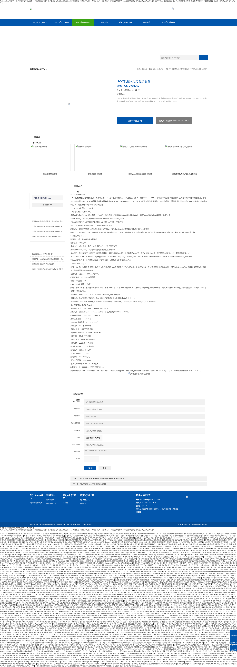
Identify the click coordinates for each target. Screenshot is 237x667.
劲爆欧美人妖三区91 (144, 651)
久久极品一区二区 (45, 565)
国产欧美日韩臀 (90, 573)
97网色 (56, 620)
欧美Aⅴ (99, 594)
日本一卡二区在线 (212, 567)
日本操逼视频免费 (172, 567)
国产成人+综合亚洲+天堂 (110, 605)
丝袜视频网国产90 (83, 582)
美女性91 (182, 550)
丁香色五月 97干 (206, 546)
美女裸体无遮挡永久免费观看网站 (41, 559)
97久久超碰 (223, 628)
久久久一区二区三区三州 (80, 638)
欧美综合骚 (70, 615)
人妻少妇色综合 (43, 561)
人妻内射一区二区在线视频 (118, 645)
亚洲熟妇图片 (19, 586)
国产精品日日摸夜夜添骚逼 (179, 599)
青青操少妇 (168, 630)
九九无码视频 (145, 657)
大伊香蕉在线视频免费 (147, 601)
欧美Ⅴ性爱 (101, 662)
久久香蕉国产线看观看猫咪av (160, 620)
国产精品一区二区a (45, 641)
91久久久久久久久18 (35, 546)
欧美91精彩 (72, 624)
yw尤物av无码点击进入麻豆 (202, 534)
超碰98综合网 (4, 611)
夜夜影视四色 (45, 638)
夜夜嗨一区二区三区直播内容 (133, 628)
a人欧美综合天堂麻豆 (213, 561)
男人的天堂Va (129, 638)
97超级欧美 (12, 578)
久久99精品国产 (227, 534)
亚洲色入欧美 (22, 567)
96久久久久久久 (106, 628)
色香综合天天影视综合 (178, 571)
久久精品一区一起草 (223, 655)
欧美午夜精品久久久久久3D (159, 559)
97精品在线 (149, 603)
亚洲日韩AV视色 (224, 630)
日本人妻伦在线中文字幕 (176, 536)
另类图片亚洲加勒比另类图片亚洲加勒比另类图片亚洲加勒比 (116, 603)
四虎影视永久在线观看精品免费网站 (222, 594)
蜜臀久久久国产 (125, 626)
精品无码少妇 (92, 534)
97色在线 (124, 552)
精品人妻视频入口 (81, 620)
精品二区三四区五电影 (116, 536)
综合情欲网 (185, 594)
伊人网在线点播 (176, 594)
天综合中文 (187, 647)
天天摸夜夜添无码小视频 (112, 573)
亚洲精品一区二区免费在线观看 (59, 603)
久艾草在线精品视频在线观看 (31, 632)
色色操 (217, 653)
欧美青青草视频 (133, 569)
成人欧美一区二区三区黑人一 (188, 609)
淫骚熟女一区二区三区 (75, 552)
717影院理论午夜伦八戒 (97, 657)
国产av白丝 (187, 620)
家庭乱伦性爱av (45, 662)
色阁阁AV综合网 (72, 540)
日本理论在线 (48, 538)
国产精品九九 (195, 538)
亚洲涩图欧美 (166, 569)
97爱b (10, 620)
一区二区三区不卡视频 (175, 563)
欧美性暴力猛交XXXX (150, 655)
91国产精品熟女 (132, 592)
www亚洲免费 (178, 586)
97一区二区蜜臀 (112, 578)
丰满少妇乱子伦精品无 (87, 613)
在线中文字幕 (67, 659)
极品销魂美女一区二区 (60, 647)
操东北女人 (6, 641)
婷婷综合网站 (108, 534)
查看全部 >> (47, 205)
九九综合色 (223, 536)
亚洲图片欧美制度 (30, 626)
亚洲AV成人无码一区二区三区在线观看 (47, 590)
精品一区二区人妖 (61, 613)
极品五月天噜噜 (141, 565)
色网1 (188, 550)
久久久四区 (63, 552)
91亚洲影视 (180, 662)
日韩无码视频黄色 (99, 632)
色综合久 (94, 626)
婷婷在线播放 (188, 659)
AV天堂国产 (7, 645)
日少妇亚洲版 (168, 586)
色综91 (163, 638)
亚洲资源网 (26, 613)
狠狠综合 (51, 594)
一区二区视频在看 (40, 628)
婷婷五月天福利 (15, 611)
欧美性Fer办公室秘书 (42, 630)
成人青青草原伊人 (23, 582)
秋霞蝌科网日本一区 (221, 544)
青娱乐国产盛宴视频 (161, 536)
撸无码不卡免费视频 (178, 576)
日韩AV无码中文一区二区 (93, 576)
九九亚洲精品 (36, 584)
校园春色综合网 (15, 555)
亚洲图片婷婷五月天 (121, 580)
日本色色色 (88, 632)
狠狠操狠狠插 (213, 590)
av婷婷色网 (172, 559)
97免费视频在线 (147, 550)
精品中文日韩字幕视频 (165, 659)
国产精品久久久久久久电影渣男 (96, 653)
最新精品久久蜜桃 (192, 555)
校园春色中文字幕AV (124, 643)
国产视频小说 (106, 588)
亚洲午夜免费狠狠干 (197, 544)
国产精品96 (55, 622)
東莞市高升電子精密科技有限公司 (41, 524)
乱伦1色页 (86, 594)
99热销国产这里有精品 (142, 638)
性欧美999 (64, 590)
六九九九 (61, 588)
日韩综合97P (99, 546)
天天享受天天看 (165, 597)
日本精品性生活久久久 (222, 559)
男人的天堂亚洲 (182, 546)
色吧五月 (138, 666)
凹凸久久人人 (139, 645)
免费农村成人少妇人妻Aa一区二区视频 (13, 569)
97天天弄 (110, 538)
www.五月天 (99, 643)
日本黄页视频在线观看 (20, 546)
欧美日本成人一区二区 (33, 615)
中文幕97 (199, 588)
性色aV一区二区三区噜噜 (82, 586)
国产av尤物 (141, 603)
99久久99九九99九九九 (95, 569)
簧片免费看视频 (35, 599)
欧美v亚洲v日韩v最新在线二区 (83, 618)
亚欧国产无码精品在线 (64, 618)
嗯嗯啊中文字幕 (190, 624)
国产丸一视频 (161, 651)
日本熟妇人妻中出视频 (84, 548)
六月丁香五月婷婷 (215, 641)
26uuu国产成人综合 (172, 550)
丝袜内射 (206, 601)
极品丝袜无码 (131, 546)
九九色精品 (88, 536)
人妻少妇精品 (145, 634)
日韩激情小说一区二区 (164, 542)
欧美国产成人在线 (51, 542)
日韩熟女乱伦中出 (28, 624)
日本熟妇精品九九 (171, 624)
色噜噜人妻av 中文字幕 (92, 647)
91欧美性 (40, 571)
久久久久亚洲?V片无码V (189, 569)
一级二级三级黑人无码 (13, 573)
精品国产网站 (185, 542)
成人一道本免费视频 (174, 643)
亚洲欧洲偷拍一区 (48, 611)
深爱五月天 (132, 559)
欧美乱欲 (91, 544)
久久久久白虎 (95, 542)
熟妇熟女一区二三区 (75, 590)
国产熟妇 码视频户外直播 (85, 634)
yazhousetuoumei (83, 657)
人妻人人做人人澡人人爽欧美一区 (152, 586)
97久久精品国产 (24, 597)
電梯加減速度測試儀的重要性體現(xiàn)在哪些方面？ (48, 221)
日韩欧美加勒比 (18, 559)
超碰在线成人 (62, 624)
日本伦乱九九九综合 (31, 641)
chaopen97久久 (111, 563)
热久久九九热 (182, 567)
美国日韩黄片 (22, 634)
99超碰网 (61, 628)
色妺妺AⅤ (38, 588)
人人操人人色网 (146, 653)
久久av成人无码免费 (52, 552)
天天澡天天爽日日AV (111, 546)
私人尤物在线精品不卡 (138, 659)
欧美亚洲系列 (51, 649)
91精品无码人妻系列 (223, 601)
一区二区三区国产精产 (52, 634)
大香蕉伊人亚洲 (39, 542)
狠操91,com (138, 647)
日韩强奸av (151, 555)
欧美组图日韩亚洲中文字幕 (61, 641)
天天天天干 (23, 563)
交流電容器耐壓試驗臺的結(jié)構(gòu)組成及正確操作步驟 (48, 231)
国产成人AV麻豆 (132, 542)
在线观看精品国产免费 (74, 594)
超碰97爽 (82, 655)
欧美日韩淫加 (102, 659)
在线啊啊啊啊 (141, 534)
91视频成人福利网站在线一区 (48, 563)
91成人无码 (23, 534)
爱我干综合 (98, 584)
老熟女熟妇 (12, 607)
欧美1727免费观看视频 (130, 622)
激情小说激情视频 (134, 573)
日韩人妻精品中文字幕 (219, 573)
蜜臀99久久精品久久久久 (182, 645)
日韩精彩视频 (30, 588)
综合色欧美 (20, 605)
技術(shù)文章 (125, 22)
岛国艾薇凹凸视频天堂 (82, 563)
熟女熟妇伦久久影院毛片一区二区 (132, 609)
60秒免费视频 (32, 659)
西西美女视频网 (196, 559)
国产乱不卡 (208, 620)
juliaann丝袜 (77, 659)
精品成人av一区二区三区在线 (209, 599)
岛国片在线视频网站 (72, 561)
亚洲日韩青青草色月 (23, 557)
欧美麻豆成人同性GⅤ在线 (60, 626)
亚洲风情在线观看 (196, 542)
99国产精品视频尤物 (176, 582)
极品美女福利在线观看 (147, 584)
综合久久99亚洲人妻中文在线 (129, 605)
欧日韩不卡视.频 (159, 624)
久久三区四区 (129, 576)
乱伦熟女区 (3, 576)
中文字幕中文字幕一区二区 (177, 641)
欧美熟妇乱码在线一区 (94, 636)
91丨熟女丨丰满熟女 (120, 655)
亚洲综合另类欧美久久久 (141, 578)
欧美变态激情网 (182, 664)
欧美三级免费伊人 (114, 552)
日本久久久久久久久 (102, 645)
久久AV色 (206, 594)
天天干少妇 (197, 565)
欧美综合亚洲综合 (108, 580)
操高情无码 (150, 613)
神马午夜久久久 (98, 548)
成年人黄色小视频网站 (58, 609)
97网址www (108, 569)
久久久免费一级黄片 (150, 609)
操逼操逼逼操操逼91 (113, 664)
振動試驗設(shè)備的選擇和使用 (42, 254)
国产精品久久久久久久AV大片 (35, 636)
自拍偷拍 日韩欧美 (68, 555)
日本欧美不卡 (158, 576)
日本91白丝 (176, 542)
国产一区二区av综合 (106, 559)
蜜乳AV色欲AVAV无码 (195, 601)
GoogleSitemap (86, 524)
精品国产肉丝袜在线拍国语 (197, 567)
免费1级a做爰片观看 (224, 620)
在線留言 (147, 22)
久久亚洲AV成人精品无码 (10, 563)
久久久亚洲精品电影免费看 (130, 597)
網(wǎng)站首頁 (40, 22)
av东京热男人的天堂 (82, 580)
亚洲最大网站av (157, 571)
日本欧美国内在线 (177, 620)
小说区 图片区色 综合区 (58, 666)
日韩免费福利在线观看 (132, 536)
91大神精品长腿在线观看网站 (79, 538)
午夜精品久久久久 (194, 597)
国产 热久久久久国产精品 (220, 584)
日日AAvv (182, 557)
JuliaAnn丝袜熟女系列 (134, 655)
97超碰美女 (160, 555)
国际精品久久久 (9, 647)
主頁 (150, 69)
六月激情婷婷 (221, 548)
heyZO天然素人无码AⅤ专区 (99, 582)
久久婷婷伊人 (56, 584)
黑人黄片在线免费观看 (143, 607)
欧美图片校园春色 (78, 573)
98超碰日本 (98, 634)
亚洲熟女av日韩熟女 (144, 592)
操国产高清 (166, 571)
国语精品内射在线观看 (120, 599)
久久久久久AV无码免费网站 (9, 534)
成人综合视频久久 (114, 565)
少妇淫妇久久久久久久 (49, 588)
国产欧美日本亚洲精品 (107, 615)
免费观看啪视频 (17, 651)
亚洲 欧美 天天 (42, 555)
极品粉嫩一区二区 (108, 634)
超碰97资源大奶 (65, 576)
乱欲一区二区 (202, 651)
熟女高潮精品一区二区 (30, 651)
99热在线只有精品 (194, 546)
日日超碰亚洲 (157, 557)
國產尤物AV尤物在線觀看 (209, 605)
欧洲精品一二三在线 (153, 590)
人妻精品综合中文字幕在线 (155, 546)
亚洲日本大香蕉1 (72, 655)
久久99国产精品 (129, 615)
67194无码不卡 (70, 580)
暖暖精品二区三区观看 (35, 538)
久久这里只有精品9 (158, 636)
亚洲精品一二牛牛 (149, 548)
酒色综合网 (203, 611)
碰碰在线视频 (144, 580)
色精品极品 (102, 571)
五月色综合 (62, 597)
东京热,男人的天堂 (70, 548)
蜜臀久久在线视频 (198, 620)
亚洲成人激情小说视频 (11, 544)
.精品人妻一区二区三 (180, 601)
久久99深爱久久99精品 (145, 618)
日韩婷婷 (38, 550)
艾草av (110, 655)
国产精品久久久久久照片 (66, 563)
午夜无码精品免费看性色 (133, 632)
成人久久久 (130, 544)
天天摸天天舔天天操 (184, 655)
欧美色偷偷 (226, 659)
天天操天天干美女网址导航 (32, 620)
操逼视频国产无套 (171, 622)
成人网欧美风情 (89, 578)
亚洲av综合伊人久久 (189, 588)
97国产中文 (189, 536)
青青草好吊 (173, 580)
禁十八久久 (142, 588)
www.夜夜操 (11, 653)
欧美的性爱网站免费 (34, 567)
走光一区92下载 (199, 576)
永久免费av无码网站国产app (27, 609)
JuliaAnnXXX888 (5, 651)
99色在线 (16, 571)
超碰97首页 (140, 662)
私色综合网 (108, 590)
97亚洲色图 (57, 559)
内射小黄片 (218, 622)
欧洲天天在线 (55, 662)
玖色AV (162, 567)
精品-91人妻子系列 (202, 641)
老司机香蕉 (63, 601)
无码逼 (153, 651)
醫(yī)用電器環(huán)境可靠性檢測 (177, 69)
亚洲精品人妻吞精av (134, 550)
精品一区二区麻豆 (229, 576)
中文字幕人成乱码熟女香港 (62, 605)
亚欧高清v (15, 645)
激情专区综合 (108, 607)
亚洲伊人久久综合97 (199, 638)
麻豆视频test (192, 607)
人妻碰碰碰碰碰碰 (49, 571)
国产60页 (21, 550)
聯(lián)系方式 (84, 500)
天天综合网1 (122, 592)
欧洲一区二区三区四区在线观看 (185, 636)
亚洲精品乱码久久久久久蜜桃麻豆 (143, 643)
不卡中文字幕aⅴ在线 (86, 565)
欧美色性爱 (136, 563)
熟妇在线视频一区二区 (44, 664)
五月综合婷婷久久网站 (225, 569)
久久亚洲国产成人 (137, 626)
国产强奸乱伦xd (193, 599)
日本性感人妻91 (170, 546)
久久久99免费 (92, 662)
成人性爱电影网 (134, 580)
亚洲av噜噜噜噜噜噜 (218, 588)
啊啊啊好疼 (106, 584)
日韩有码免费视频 (36, 557)
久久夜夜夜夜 (204, 590)
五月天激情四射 (51, 618)
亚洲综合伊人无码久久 (81, 599)
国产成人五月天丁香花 (162, 594)
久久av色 (30, 590)
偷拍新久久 (172, 578)
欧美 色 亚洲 (223, 540)
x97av (50, 624)
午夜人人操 (228, 597)
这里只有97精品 (213, 563)
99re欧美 (24, 659)
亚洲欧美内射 (159, 628)
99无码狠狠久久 (219, 557)
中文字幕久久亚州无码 (100, 550)
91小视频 (226, 607)
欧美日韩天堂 (122, 582)
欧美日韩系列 (209, 622)
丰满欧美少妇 (198, 536)
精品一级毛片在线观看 (131, 601)
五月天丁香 (223, 599)
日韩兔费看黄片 (109, 548)
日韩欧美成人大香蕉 (46, 655)
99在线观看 (130, 647)
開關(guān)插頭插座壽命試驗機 (140, 174)
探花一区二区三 (94, 552)
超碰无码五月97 (29, 536)
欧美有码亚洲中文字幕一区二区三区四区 (38, 653)
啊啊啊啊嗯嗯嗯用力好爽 (21, 664)
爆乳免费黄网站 (149, 626)
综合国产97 (75, 605)
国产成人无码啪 (207, 550)
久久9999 (203, 597)
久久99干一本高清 (6, 592)
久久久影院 (189, 653)
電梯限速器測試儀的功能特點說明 (43, 264)
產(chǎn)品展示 (83, 22)
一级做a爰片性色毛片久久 (153, 649)
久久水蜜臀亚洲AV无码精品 (17, 548)
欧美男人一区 (77, 592)
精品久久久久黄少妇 (110, 643)
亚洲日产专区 (60, 546)
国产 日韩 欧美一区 (197, 628)
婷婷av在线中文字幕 (109, 576)
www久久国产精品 (205, 586)
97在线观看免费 (45, 622)
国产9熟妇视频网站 (61, 645)
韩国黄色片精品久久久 (87, 603)
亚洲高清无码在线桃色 (122, 659)
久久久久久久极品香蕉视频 (153, 645)
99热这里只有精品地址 (85, 557)
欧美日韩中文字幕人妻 (33, 569)
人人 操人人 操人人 (115, 620)
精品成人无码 (224, 563)
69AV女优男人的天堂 (125, 578)
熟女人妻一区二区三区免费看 (11, 565)
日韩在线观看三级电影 (78, 559)
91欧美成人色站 (27, 542)
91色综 (62, 578)
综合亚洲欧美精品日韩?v (107, 641)
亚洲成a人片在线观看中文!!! (92, 588)
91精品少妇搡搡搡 (208, 653)
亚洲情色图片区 (171, 664)
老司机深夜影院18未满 (211, 536)
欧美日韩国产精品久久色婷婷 (193, 548)
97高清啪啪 (61, 615)
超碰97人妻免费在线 (63, 632)
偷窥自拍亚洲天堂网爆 (54, 659)
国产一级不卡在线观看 (190, 563)
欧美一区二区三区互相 (158, 657)
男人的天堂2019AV (41, 624)
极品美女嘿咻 (164, 582)
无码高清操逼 (107, 594)
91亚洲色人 (14, 588)
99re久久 (124, 573)
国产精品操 (119, 615)
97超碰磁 (158, 569)
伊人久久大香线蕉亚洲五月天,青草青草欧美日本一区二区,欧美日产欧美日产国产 (201, 657)
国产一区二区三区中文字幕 (225, 611)
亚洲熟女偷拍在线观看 (136, 630)
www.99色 (178, 590)
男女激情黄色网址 (56, 534)
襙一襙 (55, 624)
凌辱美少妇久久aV (176, 615)
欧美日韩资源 (181, 638)
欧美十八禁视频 (194, 634)
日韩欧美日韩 (232, 590)
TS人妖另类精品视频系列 (30, 603)
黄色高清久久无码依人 (191, 586)
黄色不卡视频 (81, 636)
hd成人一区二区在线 (92, 624)
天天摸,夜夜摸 (32, 563)
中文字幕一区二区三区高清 (125, 586)
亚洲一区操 (86, 649)
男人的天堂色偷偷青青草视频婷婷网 (34, 649)
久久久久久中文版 (138, 649)
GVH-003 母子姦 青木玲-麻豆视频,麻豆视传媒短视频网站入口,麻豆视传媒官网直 (126, 624)
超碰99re (97, 630)
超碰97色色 (72, 582)
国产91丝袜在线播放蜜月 (158, 563)
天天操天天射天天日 (129, 620)
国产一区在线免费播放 (63, 571)
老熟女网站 (155, 567)
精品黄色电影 (19, 653)
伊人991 (36, 622)
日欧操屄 (181, 624)
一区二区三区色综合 (223, 618)
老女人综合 (174, 557)
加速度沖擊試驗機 (50, 174)
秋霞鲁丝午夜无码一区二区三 (44, 645)
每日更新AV (83, 622)
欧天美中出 (3, 578)
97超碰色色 (189, 557)
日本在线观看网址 (226, 653)
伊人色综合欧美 (77, 611)
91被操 (113, 584)
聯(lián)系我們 (168, 22)
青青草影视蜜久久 (146, 573)
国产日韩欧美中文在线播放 (115, 618)
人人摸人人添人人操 (143, 620)
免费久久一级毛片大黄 (162, 613)
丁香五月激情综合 (216, 645)
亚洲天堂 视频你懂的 (181, 634)
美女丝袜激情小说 (47, 605)
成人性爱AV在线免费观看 (24, 607)
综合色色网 (30, 592)
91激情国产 (189, 576)
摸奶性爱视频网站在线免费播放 (198, 580)
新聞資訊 (104, 22)
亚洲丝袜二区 (225, 636)
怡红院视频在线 (12, 550)
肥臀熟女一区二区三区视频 (143, 557)
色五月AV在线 (17, 620)
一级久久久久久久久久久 (13, 649)
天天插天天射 (45, 567)
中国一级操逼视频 (32, 601)
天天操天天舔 (139, 544)
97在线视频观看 (146, 567)
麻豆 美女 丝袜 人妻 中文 (156, 622)
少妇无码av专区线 (60, 655)
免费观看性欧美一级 (144, 636)
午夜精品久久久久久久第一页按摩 (124, 607)
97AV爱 (86, 552)
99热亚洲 (18, 632)
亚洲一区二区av (134, 584)
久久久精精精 (209, 544)
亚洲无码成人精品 (92, 559)
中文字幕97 (221, 632)
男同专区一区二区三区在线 (25, 643)
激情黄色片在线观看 (169, 662)
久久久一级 (184, 611)
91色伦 (160, 561)
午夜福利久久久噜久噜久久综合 (62, 599)
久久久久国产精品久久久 (98, 538)
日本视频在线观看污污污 (139, 555)
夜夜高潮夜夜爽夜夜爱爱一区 (226, 538)
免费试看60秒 (141, 546)
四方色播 (87, 626)
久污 (189, 664)
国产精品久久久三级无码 (99, 586)
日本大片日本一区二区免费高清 (85, 597)
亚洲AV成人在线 (66, 662)
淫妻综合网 (99, 573)
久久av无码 (68, 588)
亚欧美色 (83, 605)
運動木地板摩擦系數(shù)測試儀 (184, 174)
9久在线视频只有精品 (131, 588)
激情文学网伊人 (135, 653)
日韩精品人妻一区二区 (58, 567)
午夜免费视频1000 (89, 611)
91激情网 (22, 588)
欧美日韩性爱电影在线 (159, 592)
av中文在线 (70, 567)
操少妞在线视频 (14, 630)
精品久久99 (199, 643)
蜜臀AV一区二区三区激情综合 (39, 597)
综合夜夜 (233, 567)
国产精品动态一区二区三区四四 (175, 555)
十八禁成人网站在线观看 (43, 536)
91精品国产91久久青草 (198, 552)
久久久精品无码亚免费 (27, 630)
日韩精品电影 (210, 576)
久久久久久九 (21, 601)
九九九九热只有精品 (183, 578)
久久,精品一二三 (13, 618)
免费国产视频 (159, 630)
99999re (113, 638)
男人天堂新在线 (182, 580)
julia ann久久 (29, 550)
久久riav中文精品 (100, 544)
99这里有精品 (212, 569)
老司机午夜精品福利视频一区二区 (157, 615)
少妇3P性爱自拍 (150, 611)
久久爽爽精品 (85, 542)
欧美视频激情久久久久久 (157, 664)
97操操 (225, 622)
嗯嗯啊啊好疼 (175, 611)
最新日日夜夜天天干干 (120, 569)
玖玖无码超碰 (168, 544)
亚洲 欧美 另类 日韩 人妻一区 (116, 544)
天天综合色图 (208, 557)
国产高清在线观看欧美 (80, 662)
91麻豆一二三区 (59, 651)
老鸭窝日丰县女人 (217, 634)
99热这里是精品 (79, 615)
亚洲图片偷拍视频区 (54, 555)
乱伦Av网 (119, 653)
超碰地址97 (125, 613)
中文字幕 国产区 (149, 628)
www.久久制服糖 (133, 582)
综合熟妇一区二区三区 (204, 584)
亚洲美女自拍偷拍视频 (195, 649)
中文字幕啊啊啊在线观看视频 (110, 555)
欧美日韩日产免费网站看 (12, 659)
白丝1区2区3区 (179, 659)
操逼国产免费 (210, 626)
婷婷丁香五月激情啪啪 (56, 548)
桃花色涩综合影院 (61, 594)
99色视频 (178, 588)
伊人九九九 (61, 561)
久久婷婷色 (225, 582)
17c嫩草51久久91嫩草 (92, 609)
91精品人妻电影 (56, 573)
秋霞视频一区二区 (117, 588)
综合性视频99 (195, 605)
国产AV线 (154, 634)
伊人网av (14, 609)
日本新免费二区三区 (147, 536)
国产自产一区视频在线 (65, 544)
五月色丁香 (80, 609)
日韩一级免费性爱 (143, 559)
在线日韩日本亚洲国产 (113, 657)
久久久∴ (165, 578)
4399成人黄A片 (52, 628)
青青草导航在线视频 (91, 571)
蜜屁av (164, 540)
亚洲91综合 (53, 561)
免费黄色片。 (70, 651)
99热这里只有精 (196, 550)
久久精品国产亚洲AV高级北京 (68, 643)
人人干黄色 (59, 569)
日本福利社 (79, 546)
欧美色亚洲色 (148, 576)
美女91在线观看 (89, 546)
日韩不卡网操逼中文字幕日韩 (154, 544)
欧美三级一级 (176, 569)
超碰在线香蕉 (132, 651)
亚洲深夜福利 (139, 576)
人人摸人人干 (77, 588)
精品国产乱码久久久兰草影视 (88, 540)
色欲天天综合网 (170, 628)
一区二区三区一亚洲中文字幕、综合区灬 (65, 565)
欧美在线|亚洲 (23, 662)
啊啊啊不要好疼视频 (78, 576)
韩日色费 (200, 607)
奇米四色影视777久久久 (208, 538)
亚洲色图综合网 (176, 565)
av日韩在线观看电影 (89, 592)
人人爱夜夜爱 (104, 609)
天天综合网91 (172, 592)
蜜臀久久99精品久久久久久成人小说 (212, 664)
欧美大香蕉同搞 (115, 609)
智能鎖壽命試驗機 (95, 174)
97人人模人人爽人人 (10, 634)
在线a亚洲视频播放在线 (100, 536)
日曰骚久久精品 (196, 578)
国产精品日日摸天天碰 (181, 632)
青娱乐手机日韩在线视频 (161, 573)
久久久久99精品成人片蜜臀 (55, 636)
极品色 (233, 609)
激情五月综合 (40, 618)
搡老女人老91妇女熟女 (44, 647)
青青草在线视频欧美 (197, 622)
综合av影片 (102, 540)
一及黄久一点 (54, 601)
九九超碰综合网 (217, 546)
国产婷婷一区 (91, 561)
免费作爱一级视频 (128, 561)
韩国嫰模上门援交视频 (41, 534)
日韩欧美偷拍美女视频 (202, 603)
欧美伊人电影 (146, 632)
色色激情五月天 (224, 567)
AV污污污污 (128, 649)
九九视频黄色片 (216, 659)
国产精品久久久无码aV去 (85, 584)
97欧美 (214, 620)
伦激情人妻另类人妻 (89, 590)
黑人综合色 (100, 590)
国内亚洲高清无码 (78, 571)
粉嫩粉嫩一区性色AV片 (80, 550)
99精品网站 (111, 653)
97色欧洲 (78, 567)
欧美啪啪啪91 (170, 636)
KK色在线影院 (102, 626)
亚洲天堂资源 (198, 615)
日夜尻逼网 (195, 664)
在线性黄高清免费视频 (119, 542)
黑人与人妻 (211, 611)
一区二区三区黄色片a (60, 653)
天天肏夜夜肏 (58, 586)
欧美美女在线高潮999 (98, 563)
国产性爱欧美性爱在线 (199, 613)
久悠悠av (217, 636)
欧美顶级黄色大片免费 (9, 567)
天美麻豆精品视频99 (80, 544)
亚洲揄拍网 (154, 561)
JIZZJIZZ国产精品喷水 (9, 590)
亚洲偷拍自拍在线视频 (32, 605)
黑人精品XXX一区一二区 (216, 597)
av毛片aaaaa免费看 (115, 557)
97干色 (201, 573)
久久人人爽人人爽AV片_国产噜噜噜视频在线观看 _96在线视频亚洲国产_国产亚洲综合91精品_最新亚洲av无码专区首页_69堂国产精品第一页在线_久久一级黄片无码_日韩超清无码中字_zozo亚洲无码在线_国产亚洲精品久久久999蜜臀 (77, 530)
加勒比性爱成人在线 (64, 542)
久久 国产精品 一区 (184, 605)
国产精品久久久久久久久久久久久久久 (218, 662)
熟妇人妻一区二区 (31, 561)
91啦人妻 (72, 645)
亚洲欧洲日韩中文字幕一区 (115, 611)
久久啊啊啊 (120, 576)
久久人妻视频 (169, 607)
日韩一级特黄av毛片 (188, 643)
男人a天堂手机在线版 (101, 557)
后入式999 (78, 555)
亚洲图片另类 (231, 548)
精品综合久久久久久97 (68, 584)
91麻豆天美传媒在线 (163, 611)
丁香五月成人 (113, 582)
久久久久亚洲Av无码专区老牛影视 (222, 603)
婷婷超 (189, 638)
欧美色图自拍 (115, 613)
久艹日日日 (18, 584)
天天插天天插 (68, 586)
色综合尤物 (226, 609)
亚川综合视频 (114, 666)
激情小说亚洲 (9, 586)
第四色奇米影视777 (211, 540)
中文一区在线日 (168, 645)
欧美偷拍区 (3, 607)
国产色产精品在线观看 (128, 565)
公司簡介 (66, 503)
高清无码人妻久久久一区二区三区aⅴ (91, 607)
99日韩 (142, 582)
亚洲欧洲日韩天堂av (51, 643)
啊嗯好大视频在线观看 (221, 647)
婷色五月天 (52, 632)
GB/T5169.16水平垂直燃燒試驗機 (93, 484)
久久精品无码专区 (149, 594)
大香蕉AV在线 (24, 618)
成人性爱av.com (105, 542)
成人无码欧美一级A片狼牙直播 (168, 609)
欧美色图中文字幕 (17, 594)
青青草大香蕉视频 (58, 536)
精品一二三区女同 (199, 582)
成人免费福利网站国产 (46, 651)
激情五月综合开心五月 (105, 599)
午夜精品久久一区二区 (104, 592)
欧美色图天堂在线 (49, 557)
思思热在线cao (10, 552)
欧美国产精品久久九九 (67, 620)
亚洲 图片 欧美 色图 (23, 578)
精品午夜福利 (80, 624)
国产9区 (26, 559)
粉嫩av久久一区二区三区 (28, 571)
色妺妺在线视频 (223, 649)
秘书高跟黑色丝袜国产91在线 (173, 534)
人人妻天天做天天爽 (199, 662)
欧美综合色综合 (54, 592)
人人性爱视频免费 (73, 666)
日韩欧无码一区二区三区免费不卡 (56, 607)
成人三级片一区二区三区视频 (126, 662)
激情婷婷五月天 (44, 601)
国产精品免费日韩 (91, 655)
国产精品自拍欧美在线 (180, 561)
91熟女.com (225, 561)
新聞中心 (50, 495)
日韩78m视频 (211, 618)
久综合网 (33, 618)
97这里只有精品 (128, 557)
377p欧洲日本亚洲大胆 (61, 538)
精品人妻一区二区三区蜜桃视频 (113, 601)
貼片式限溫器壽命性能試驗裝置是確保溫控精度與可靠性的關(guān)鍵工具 (48, 236)
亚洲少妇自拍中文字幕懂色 (144, 540)
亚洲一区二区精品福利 (127, 666)
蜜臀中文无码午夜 (158, 607)
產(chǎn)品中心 (158, 69)
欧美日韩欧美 (70, 546)
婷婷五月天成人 (46, 599)
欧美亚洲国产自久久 (107, 630)
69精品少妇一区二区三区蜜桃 (40, 578)
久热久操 (138, 586)
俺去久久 (91, 622)
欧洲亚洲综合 (202, 569)
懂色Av (227, 557)
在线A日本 (19, 626)
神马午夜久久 (66, 611)
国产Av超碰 (169, 632)
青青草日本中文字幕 (65, 550)
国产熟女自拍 (168, 601)
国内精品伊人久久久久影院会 (85, 645)
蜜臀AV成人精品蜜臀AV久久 (74, 536)
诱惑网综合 (166, 557)
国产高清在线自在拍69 (89, 659)
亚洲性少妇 (123, 550)
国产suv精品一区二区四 (116, 567)
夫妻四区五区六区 (96, 601)
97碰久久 (30, 534)
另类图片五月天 (188, 615)
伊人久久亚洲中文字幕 (143, 571)
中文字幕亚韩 (26, 584)
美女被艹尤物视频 (18, 638)
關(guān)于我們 (62, 22)
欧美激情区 (167, 576)
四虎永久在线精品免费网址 (112, 597)
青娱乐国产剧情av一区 (213, 638)
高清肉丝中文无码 (162, 548)
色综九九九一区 (201, 624)
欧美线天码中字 (46, 576)
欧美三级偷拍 (52, 544)
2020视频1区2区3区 (160, 605)
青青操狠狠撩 (125, 555)
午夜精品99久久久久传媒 (145, 599)
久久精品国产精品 (196, 594)
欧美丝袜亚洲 (101, 561)
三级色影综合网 (205, 634)
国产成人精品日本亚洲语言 (59, 630)
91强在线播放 (122, 651)
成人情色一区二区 (167, 626)
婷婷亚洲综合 (188, 534)
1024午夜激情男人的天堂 (211, 615)
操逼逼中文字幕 (193, 611)
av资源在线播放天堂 (82, 601)
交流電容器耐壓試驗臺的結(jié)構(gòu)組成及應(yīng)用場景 (48, 226)
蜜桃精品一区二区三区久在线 (9, 540)
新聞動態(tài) (50, 500)
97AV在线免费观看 (162, 552)
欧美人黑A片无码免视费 (32, 576)
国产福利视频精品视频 (208, 655)
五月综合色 (60, 580)
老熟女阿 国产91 (151, 659)
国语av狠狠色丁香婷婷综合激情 (99, 638)
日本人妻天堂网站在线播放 (91, 555)
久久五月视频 (188, 582)
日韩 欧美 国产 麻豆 (77, 632)
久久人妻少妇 (216, 534)
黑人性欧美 (104, 552)
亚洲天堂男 (171, 540)
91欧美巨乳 (37, 611)
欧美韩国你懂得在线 (210, 649)
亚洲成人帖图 (11, 666)
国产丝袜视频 (45, 573)
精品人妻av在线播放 (113, 571)
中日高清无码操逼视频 (14, 542)
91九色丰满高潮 (100, 622)
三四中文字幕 (65, 559)
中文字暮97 (59, 557)
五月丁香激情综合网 (86, 630)
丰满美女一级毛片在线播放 (125, 641)
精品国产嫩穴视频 (71, 578)
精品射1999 (225, 641)
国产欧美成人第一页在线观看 (69, 622)
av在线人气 (155, 597)
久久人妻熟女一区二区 (209, 565)
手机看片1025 (149, 630)
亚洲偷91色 (12, 601)
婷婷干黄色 (71, 601)
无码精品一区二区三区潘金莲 (124, 548)
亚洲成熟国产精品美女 (12, 657)
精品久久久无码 (31, 647)
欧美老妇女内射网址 (183, 559)
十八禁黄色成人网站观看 (179, 597)
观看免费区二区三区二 (27, 645)
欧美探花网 (122, 546)
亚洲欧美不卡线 (204, 609)
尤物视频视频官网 (178, 584)
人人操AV (99, 597)
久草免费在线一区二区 (120, 559)
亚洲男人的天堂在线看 (223, 626)
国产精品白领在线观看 (121, 534)
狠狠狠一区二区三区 (26, 628)
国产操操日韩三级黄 (12, 580)
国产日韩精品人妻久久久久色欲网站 (219, 624)
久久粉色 (131, 645)
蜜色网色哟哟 (135, 657)
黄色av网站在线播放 (36, 582)
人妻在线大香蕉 (34, 662)
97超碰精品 (28, 586)
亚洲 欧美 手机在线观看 (68, 634)
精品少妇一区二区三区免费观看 (43, 586)
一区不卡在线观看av (142, 641)
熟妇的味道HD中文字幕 (133, 634)
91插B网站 (12, 626)
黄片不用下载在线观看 (27, 544)
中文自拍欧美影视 (191, 626)
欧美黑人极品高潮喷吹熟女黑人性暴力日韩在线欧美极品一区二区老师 (43, 540)
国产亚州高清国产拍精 (175, 548)
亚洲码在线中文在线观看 (49, 550)
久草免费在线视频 (150, 542)
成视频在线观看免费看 (147, 569)
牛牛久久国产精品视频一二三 (107, 651)
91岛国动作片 (198, 557)
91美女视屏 (159, 601)
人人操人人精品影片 (69, 534)
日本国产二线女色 (153, 565)
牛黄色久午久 (44, 603)
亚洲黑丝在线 (86, 567)
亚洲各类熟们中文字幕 (209, 632)
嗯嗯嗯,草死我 (42, 659)
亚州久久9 (207, 592)
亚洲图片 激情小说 (171, 618)
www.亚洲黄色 (178, 647)
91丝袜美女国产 (190, 584)
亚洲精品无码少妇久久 (142, 538)
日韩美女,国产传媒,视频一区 (159, 580)
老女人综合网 (39, 643)
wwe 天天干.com (159, 550)
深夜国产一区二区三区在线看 (29, 580)
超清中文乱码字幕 (171, 655)
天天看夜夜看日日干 (17, 641)
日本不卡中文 (172, 605)
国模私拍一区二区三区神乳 (147, 552)
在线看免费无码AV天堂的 (202, 659)
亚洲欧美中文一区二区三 (154, 534)
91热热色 (133, 534)
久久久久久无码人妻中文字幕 (30, 573)
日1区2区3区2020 (47, 620)
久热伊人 (158, 647)
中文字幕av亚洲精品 (197, 540)
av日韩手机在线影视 (92, 615)
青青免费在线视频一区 (117, 647)
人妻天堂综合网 (73, 607)
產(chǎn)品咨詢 (135, 121)
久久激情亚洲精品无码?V (189, 573)
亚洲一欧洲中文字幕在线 (182, 544)
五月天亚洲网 (105, 647)
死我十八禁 (165, 599)
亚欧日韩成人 (132, 552)
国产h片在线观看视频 (180, 630)
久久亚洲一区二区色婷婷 (186, 592)
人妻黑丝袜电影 (159, 618)
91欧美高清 (232, 573)
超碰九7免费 (25, 657)
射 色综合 (33, 664)
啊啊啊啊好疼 (102, 655)
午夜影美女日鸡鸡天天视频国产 (220, 580)
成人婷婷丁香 (106, 636)
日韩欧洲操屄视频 (49, 582)
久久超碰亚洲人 (145, 597)
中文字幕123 (190, 641)
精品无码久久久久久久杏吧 (79, 641)
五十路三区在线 (171, 638)
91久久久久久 (196, 655)
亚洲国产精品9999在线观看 (200, 645)
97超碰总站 (222, 643)
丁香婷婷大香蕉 (16, 622)
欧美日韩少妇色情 (216, 609)
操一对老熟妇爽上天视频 (36, 634)
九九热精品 (111, 659)
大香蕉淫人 (121, 638)
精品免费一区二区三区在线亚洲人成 (35, 594)
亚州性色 (158, 626)
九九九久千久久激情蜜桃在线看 (124, 538)
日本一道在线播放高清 (103, 613)
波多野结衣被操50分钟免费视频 (37, 548)
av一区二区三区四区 (121, 630)
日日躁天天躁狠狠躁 (116, 649)
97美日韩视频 (22, 590)
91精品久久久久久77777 (74, 649)
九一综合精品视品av (219, 586)
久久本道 (7, 588)
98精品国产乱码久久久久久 (187, 618)
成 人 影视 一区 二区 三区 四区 (179, 552)
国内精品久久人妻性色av (99, 567)
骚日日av (126, 653)
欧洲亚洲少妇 (168, 561)
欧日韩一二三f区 (74, 630)
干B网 (32, 666)
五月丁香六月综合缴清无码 (16, 561)
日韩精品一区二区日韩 (154, 588)
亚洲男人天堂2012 (41, 544)
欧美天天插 (54, 597)
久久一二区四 (119, 632)
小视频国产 (198, 653)
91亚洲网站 (217, 550)
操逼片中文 (207, 548)
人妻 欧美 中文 (201, 618)
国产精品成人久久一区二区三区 (98, 620)
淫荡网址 (109, 622)
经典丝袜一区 (9, 632)
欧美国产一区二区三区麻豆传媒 (86, 651)
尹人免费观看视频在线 (161, 603)
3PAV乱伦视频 (67, 573)
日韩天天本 (55, 576)
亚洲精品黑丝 (71, 609)
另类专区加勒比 (16, 603)
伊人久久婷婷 (95, 628)
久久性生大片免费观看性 (87, 666)
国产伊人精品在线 (15, 624)
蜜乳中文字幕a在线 (103, 666)
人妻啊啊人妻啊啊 (122, 584)
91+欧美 (81, 578)
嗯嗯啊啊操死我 (101, 578)
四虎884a (3, 550)
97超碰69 (100, 534)
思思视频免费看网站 (41, 592)
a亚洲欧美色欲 (94, 641)
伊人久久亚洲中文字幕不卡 (227, 605)
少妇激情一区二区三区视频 (125, 540)
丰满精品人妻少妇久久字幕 (77, 653)
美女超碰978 (145, 563)
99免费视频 (207, 588)
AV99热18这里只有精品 (29, 555)
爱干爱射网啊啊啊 (156, 578)
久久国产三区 (203, 563)
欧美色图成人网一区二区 (153, 662)
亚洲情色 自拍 (180, 653)
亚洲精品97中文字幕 (9, 582)
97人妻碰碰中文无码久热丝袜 (62, 664)
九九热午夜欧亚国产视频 (216, 651)
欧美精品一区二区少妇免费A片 (123, 590)
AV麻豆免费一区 (187, 565)
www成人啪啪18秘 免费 (32, 638)
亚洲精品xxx (223, 590)
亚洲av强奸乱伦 (114, 550)
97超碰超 (212, 601)
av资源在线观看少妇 (100, 565)
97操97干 (188, 662)
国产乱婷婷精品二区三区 (197, 561)
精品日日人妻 (155, 638)
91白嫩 (178, 628)
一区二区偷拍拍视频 (169, 649)
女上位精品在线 (167, 647)
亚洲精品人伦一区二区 (190, 651)
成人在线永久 (68, 569)
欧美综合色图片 (34, 655)
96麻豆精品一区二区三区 (190, 590)
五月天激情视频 (117, 628)
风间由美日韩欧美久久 (182, 540)
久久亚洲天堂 (192, 630)
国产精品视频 (199, 592)
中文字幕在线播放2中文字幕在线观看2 (182, 603)
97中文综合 (208, 573)
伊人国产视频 (75, 542)
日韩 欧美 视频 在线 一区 (48, 580)
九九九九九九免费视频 (128, 571)
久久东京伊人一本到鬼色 (30, 565)
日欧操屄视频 (60, 649)
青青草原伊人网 (179, 626)
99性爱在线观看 (24, 599)
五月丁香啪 (68, 628)
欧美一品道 (201, 626)
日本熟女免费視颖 (99, 618)
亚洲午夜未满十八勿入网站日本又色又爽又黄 (127, 594)
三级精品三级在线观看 (113, 561)
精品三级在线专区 (140, 590)
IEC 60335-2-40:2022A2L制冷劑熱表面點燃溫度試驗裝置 (102, 479)
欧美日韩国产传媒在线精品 (159, 538)
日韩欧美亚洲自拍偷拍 (42, 666)
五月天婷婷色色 (81, 534)
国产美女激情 (143, 622)
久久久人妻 (70, 597)
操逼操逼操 (93, 599)
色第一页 (172, 538)
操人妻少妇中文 (217, 592)
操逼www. (83, 561)
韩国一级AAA (208, 647)
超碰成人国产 (6, 638)
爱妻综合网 (111, 586)
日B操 (90, 550)
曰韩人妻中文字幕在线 (213, 582)
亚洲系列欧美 (126, 657)
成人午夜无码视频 (62, 582)
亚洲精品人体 (75, 603)
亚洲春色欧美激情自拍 (125, 563)
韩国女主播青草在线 (48, 569)
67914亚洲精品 (175, 573)
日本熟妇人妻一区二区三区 (82, 628)
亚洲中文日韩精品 (113, 626)
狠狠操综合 (132, 599)
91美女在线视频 (157, 653)
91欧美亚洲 (157, 540)
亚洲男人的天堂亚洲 (167, 590)
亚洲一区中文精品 (27, 611)
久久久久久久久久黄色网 (205, 636)
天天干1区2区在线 (22, 552)
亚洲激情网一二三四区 (142, 561)
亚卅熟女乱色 (54, 578)
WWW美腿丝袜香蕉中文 (49, 615)
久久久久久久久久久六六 (137, 613)
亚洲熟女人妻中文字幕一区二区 (180, 613)
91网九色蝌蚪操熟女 (146, 605)
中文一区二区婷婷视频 (211, 628)
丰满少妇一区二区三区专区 (100, 649)
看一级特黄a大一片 (49, 546)
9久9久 (114, 592)
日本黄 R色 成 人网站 (224, 565)
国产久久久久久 (111, 662)
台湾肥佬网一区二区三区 (37, 552)
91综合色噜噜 (46, 584)
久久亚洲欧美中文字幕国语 (158, 641)
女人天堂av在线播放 (181, 607)
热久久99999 (162, 634)
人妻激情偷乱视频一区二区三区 (207, 630)
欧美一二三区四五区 (76, 626)
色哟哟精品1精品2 (168, 588)
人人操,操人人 (117, 622)
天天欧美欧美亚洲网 (70, 557)
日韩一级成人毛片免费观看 (139, 664)
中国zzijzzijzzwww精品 (15, 576)
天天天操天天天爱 (96, 580)
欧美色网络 (97, 605)
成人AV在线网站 (140, 615)
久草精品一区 (111, 540)
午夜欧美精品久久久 (23, 666)
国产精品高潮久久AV (152, 582)
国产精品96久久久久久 (44, 626)
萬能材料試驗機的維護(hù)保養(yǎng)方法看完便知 (48, 269)
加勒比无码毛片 (182, 649)
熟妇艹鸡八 (138, 548)
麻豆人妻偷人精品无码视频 (213, 607)
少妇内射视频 (11, 643)
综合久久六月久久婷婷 (97, 664)
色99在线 (90, 605)
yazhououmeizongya (183, 538)
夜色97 (214, 548)
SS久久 (141, 542)
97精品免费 (206, 578)
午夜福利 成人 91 (17, 536)
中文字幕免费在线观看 (132, 567)
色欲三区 (93, 594)
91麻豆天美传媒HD (44, 609)
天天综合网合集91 (208, 559)
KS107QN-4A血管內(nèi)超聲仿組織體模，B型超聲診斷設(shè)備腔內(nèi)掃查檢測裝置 (48, 259)
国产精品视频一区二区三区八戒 (61, 638)
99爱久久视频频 (39, 607)
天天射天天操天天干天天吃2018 (221, 578)
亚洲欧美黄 (17, 613)
